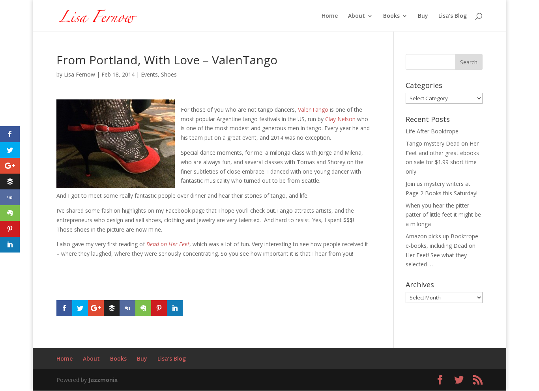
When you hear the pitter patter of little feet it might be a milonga (443, 215)
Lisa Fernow (79, 74)
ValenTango (313, 109)
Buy (423, 16)
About (356, 16)
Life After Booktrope (432, 131)
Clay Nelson (340, 119)
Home (330, 16)
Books (391, 16)
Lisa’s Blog (452, 16)
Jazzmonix (103, 380)
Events (149, 74)
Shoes (169, 74)
